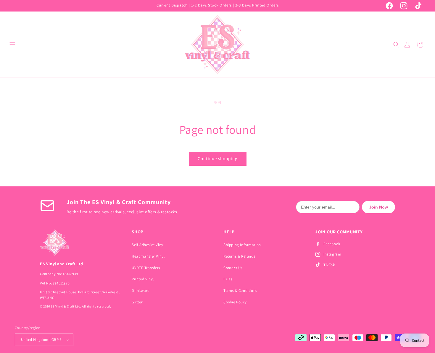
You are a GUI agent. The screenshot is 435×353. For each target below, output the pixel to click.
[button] (12, 44)
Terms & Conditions (240, 290)
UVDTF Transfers (146, 267)
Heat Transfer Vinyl (148, 256)
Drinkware (140, 290)
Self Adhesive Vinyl (148, 244)
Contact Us (232, 267)
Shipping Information (242, 244)
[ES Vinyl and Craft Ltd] (80, 242)
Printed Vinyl (143, 279)
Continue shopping (218, 158)
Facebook (331, 243)
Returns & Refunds (239, 256)
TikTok (329, 264)
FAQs (227, 279)
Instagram (332, 254)
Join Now (378, 207)
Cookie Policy (235, 302)
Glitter (137, 302)
